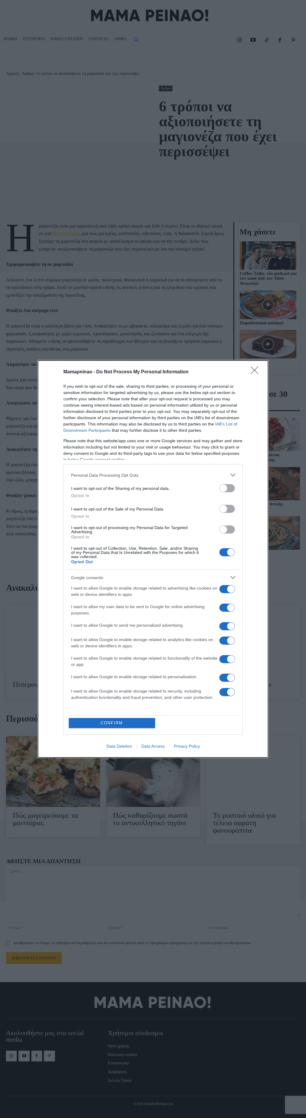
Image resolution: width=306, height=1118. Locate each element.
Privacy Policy (187, 746)
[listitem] (153, 475)
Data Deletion (119, 746)
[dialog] (153, 559)
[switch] (227, 488)
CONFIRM (112, 723)
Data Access (153, 746)
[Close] (256, 372)
